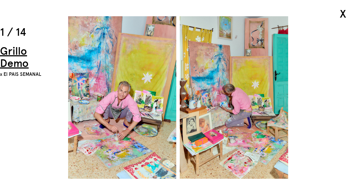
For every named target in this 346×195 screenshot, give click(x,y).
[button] (320, 97)
